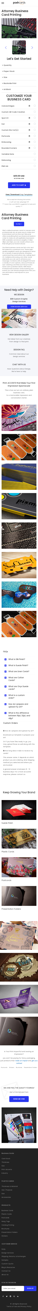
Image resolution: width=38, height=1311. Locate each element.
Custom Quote (7, 1264)
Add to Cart (18, 185)
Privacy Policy (26, 1306)
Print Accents (7, 1169)
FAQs (3, 1249)
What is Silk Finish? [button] (16, 659)
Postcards (6, 880)
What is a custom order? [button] (16, 696)
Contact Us (6, 1271)
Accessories (6, 1197)
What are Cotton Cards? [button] (16, 679)
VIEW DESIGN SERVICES (19, 307)
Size (3, 1166)
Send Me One (19, 1099)
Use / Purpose (7, 1190)
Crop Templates (19, 194)
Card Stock (6, 1158)
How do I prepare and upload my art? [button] (18, 705)
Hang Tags (6, 1221)
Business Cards (7, 1210)
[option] (19, 28)
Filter (18, 224)
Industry (5, 1173)
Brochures (19, 1067)
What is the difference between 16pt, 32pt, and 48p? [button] (19, 716)
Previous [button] (6, 47)
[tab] (19, 659)
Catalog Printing (8, 1225)
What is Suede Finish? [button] (18, 665)
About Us (5, 1275)
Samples (5, 1260)
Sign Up (30, 1288)
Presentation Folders (11, 909)
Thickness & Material (10, 1186)
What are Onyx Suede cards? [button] (18, 688)
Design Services (8, 1253)
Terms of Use (12, 1306)
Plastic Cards (8, 851)
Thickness (5, 1162)
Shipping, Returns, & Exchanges (14, 1256)
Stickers (11, 1067)
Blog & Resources (8, 1267)
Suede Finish (7, 823)
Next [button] (32, 47)
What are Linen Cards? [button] (18, 671)
